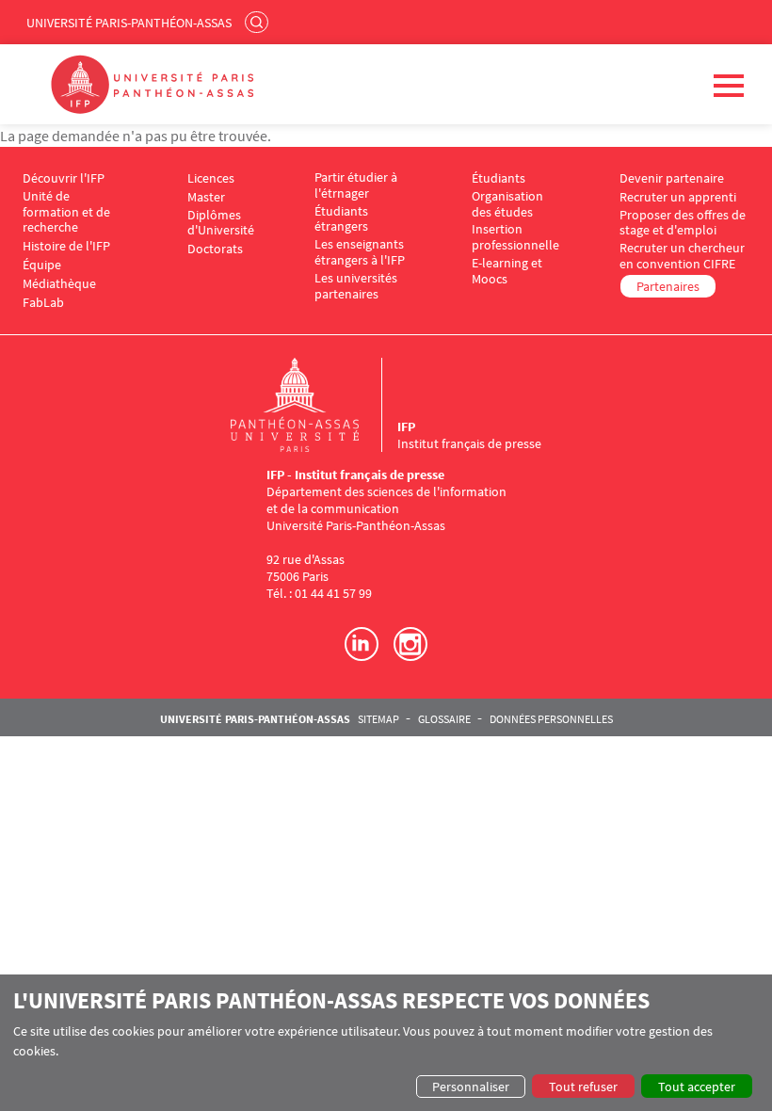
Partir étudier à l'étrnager (355, 185)
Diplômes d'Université (220, 223)
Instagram (410, 644)
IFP (406, 426)
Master (206, 197)
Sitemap (378, 719)
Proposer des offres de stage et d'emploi (682, 223)
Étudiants (498, 178)
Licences (210, 178)
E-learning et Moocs (507, 271)
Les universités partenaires (355, 286)
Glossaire (444, 719)
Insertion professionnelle (515, 237)
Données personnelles (551, 719)
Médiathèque (59, 284)
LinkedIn (361, 644)
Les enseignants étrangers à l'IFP (359, 252)
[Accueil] (313, 405)
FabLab (43, 303)
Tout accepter (696, 1086)
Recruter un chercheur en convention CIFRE (682, 256)
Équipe (42, 265)
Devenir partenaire (671, 178)
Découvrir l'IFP (64, 178)
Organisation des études (507, 204)
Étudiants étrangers (341, 219)
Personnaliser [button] (470, 1086)
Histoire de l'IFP (66, 246)
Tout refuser (583, 1086)
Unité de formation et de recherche (66, 211)
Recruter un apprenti (677, 197)
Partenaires (668, 286)
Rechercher (258, 21)
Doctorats (215, 249)
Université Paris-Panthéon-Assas (129, 22)
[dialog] (386, 1042)
